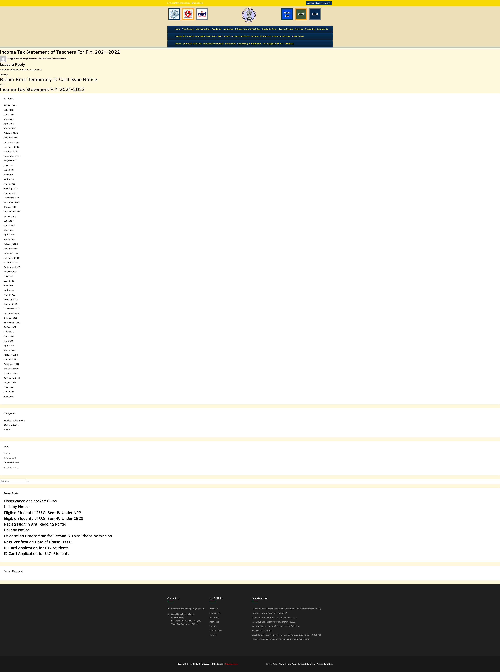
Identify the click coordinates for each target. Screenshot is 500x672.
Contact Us (322, 29)
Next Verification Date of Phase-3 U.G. (38, 541)
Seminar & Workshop (261, 36)
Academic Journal (281, 36)
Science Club (297, 36)
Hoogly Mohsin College (17, 59)
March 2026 (9, 128)
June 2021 (9, 392)
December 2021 (11, 364)
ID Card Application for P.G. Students (36, 547)
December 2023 (11, 253)
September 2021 (12, 378)
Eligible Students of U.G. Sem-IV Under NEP (42, 512)
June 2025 (9, 170)
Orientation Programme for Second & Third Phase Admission (58, 535)
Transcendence (231, 664)
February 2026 (11, 133)
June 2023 (9, 281)
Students (214, 617)
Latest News (216, 630)
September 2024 (12, 212)
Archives (299, 29)
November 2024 (11, 202)
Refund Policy (291, 664)
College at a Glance (184, 36)
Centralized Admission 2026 (318, 3)
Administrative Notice (57, 59)
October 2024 (10, 207)
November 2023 (11, 258)
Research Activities (240, 36)
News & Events (285, 29)
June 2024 (9, 225)
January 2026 (10, 138)
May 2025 (8, 175)
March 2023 (9, 295)
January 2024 (10, 248)
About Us (214, 609)
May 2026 (8, 119)
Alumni (178, 43)
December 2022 (11, 308)
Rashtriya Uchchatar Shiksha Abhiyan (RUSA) (273, 622)
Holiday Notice (16, 506)
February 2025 (11, 188)
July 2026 (8, 110)
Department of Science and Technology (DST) (274, 617)
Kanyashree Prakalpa (262, 630)
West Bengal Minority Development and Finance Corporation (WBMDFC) (286, 635)
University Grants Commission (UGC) (269, 613)
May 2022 (8, 341)
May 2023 (8, 285)
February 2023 (11, 299)
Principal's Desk (202, 36)
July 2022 (8, 332)
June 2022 (9, 336)
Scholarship (230, 43)
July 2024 (8, 221)
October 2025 (10, 151)
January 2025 (10, 193)
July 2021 (8, 387)
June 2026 (9, 114)
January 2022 (10, 359)
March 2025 (9, 184)
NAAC (220, 36)
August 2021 (10, 382)
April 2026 (9, 124)
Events (213, 626)
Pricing (281, 664)
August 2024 (10, 216)
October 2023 (10, 262)
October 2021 (10, 373)
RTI (281, 43)
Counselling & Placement (249, 43)
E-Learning (310, 29)
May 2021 (8, 396)
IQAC (214, 36)
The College (188, 29)
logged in (17, 69)
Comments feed (11, 462)
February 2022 (11, 355)
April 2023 (9, 290)
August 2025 (10, 161)
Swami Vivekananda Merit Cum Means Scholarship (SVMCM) (281, 639)
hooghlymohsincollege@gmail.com (186, 3)
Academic (216, 29)
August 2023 (10, 272)
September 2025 (12, 156)
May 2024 (8, 230)
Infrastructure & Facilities (247, 29)
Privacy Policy (272, 664)
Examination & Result (213, 43)
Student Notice (11, 425)
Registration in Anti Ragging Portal (35, 524)
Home (177, 29)
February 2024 (11, 244)
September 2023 (12, 267)
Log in (7, 453)
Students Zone (269, 29)
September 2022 (12, 322)
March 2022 (9, 350)
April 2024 (9, 235)
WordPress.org (11, 467)
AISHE (227, 36)
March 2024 (9, 239)
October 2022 (10, 318)
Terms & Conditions (325, 664)
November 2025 (11, 147)
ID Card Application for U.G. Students (36, 553)
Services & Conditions (307, 664)
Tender (7, 429)
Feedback (289, 43)
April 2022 (9, 345)
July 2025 (8, 165)
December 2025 (11, 142)
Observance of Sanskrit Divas (30, 501)
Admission (228, 29)
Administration (203, 29)
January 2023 (10, 304)
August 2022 (10, 327)
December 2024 (11, 198)
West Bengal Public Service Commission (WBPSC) (275, 626)
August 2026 (10, 105)
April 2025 (9, 179)
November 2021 (11, 369)
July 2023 (8, 276)
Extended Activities (192, 43)
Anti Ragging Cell (270, 43)
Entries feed (10, 458)
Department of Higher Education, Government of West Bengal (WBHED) (286, 609)
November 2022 (11, 313)
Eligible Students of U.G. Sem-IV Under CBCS (43, 518)
